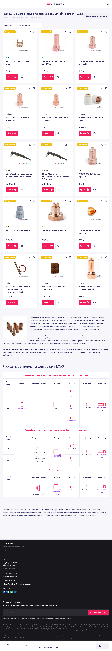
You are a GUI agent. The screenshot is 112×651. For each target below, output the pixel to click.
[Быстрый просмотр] (22, 77)
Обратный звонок (9, 565)
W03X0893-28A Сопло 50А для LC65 (19, 119)
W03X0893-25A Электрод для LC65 (54, 62)
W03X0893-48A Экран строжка (89, 231)
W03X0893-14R (21, 409)
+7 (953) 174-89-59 (10, 562)
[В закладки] (33, 31)
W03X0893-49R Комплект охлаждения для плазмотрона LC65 (18, 289)
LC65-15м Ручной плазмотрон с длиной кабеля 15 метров (19, 175)
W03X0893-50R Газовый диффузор (53, 288)
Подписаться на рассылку (13, 602)
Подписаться (95, 612)
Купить (10, 77)
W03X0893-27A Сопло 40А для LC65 (91, 62)
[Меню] (4, 4)
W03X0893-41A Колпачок (18, 230)
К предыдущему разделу (96, 16)
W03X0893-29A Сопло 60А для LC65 (55, 119)
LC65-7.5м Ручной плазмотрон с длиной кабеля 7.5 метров (55, 177)
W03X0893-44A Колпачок (54, 230)
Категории (8, 25)
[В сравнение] (29, 31)
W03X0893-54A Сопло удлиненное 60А (89, 288)
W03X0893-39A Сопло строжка (89, 175)
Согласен (102, 646)
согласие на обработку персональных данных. (54, 618)
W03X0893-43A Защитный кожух (91, 119)
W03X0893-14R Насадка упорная (17, 62)
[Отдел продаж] (108, 4)
